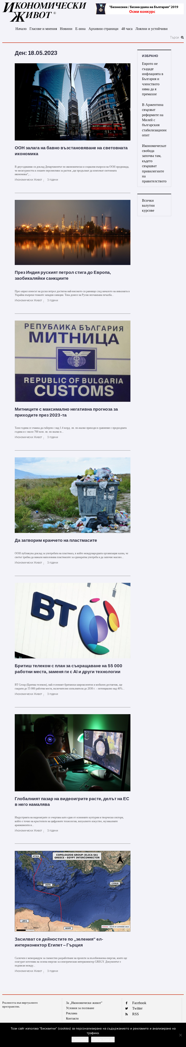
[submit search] (182, 37)
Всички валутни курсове (148, 206)
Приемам (80, 1039)
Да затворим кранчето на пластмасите (56, 540)
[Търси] (91, 37)
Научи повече (103, 1039)
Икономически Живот (28, 179)
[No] (180, 1035)
